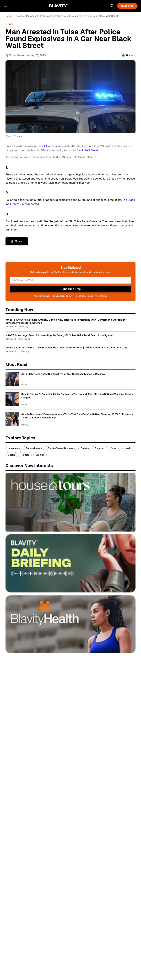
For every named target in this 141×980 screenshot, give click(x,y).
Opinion (39, 454)
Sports (115, 448)
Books (11, 454)
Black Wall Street (87, 150)
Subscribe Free (71, 289)
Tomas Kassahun (19, 55)
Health (128, 448)
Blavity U (100, 448)
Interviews (14, 448)
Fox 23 (27, 157)
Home (9, 16)
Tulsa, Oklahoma (46, 146)
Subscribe (127, 5)
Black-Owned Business (61, 448)
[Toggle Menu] (5, 6)
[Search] (112, 6)
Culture (85, 448)
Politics (25, 454)
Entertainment (34, 448)
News (19, 16)
